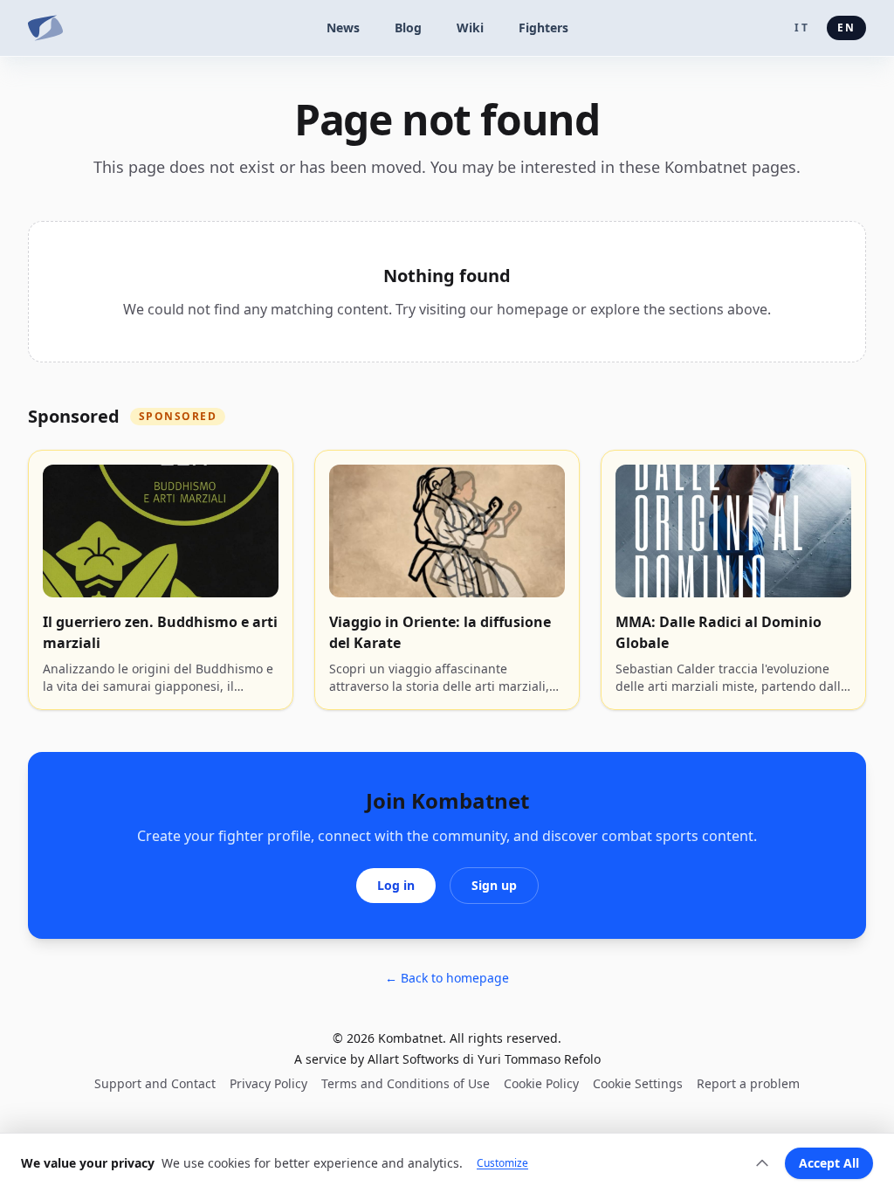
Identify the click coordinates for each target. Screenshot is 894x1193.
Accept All (829, 1163)
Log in (396, 885)
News (343, 27)
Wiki (470, 27)
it (801, 27)
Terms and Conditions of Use (405, 1083)
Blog (408, 27)
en (846, 27)
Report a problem (748, 1083)
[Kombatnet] (45, 27)
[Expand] (762, 1163)
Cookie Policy (541, 1083)
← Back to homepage (447, 977)
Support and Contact (155, 1083)
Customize (502, 1163)
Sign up (494, 885)
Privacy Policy (268, 1083)
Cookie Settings (638, 1083)
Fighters (543, 27)
